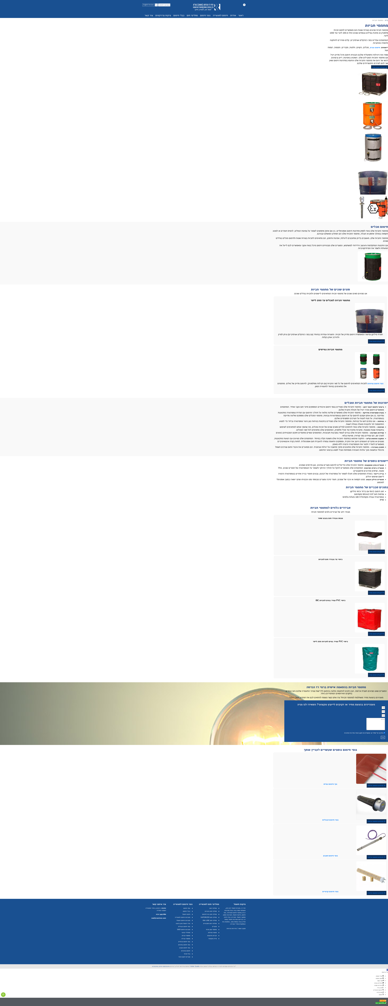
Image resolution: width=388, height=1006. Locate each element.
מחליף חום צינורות (211, 911)
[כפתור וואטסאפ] (3, 994)
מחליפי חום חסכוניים (210, 923)
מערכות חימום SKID (183, 929)
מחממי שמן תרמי (211, 929)
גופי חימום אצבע (330, 855)
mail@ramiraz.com (158, 918)
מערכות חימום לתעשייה (182, 917)
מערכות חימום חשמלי (183, 920)
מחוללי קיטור (185, 932)
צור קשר (149, 15)
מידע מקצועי (212, 938)
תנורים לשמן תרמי (184, 957)
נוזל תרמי (187, 954)
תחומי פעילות (212, 932)
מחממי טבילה (185, 938)
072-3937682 (161, 914)
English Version (148, 5)
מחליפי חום (192, 15)
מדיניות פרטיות (232, 928)
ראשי (240, 15)
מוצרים (214, 926)
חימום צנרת (375, 47)
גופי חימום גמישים (184, 945)
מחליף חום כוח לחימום (209, 914)
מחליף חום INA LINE (210, 920)
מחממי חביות (186, 935)
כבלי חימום (178, 15)
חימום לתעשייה (220, 15)
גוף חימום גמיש (330, 784)
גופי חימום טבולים (330, 820)
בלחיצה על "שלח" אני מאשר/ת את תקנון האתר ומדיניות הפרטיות (363, 733)
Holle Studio (194, 966)
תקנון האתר (242, 928)
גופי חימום (205, 15)
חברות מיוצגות (212, 935)
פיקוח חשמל (186, 914)
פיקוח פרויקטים (163, 15)
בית (386, 20)
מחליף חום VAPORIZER (209, 917)
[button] (387, 970)
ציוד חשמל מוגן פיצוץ (183, 923)
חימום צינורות (185, 951)
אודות (233, 15)
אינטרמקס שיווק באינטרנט (161, 966)
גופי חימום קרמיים (330, 891)
